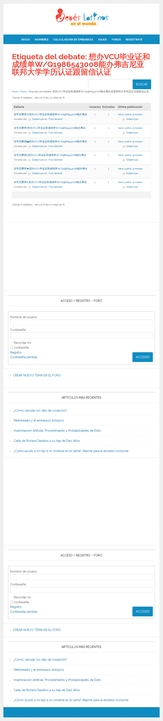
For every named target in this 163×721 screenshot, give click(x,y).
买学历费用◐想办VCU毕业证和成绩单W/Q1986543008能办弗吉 (50, 155)
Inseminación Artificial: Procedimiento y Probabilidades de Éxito (57, 430)
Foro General (55, 119)
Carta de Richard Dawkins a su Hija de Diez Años (47, 440)
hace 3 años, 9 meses (130, 114)
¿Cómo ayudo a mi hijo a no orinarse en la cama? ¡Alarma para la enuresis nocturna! (71, 451)
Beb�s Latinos (81, 17)
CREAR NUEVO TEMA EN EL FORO (37, 375)
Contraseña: (18, 329)
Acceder (142, 357)
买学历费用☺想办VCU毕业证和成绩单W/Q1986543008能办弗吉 (50, 114)
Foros (23, 91)
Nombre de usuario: (24, 317)
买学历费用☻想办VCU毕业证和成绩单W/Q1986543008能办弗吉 (50, 168)
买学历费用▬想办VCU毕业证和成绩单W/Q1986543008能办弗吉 (50, 141)
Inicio (15, 91)
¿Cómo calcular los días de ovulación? (40, 410)
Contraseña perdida (23, 357)
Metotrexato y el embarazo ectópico (39, 420)
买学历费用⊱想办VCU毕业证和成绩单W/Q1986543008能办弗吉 (50, 182)
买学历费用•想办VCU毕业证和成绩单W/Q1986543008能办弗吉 (50, 127)
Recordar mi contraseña (22, 345)
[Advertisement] (81, 256)
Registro (16, 352)
